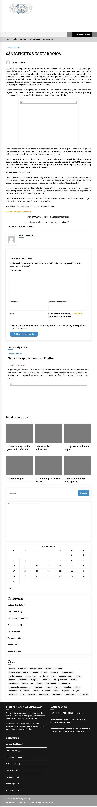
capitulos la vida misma (19, 691)
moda (56, 691)
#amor (12, 669)
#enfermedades (15, 676)
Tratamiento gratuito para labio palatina (18, 448)
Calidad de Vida (13, 48)
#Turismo (38, 687)
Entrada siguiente (18, 347)
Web (12, 314)
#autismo (22, 669)
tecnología (57, 694)
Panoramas (12, 638)
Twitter (30, 802)
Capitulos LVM (13, 612)
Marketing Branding (23, 798)
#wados (67, 687)
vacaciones (83, 694)
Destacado (12, 631)
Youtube (49, 802)
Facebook (10, 802)
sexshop (31, 694)
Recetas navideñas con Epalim (75, 480)
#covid (44, 672)
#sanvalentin (27, 683)
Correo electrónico (57, 302)
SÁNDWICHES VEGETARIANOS (33, 53)
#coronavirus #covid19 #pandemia (23, 672)
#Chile (48, 669)
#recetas (47, 680)
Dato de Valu (13, 625)
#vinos (48, 687)
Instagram (20, 802)
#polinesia (23, 680)
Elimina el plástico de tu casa (48, 480)
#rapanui (35, 680)
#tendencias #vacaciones (19, 687)
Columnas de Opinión (16, 618)
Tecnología (12, 644)
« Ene (10, 588)
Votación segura (16, 478)
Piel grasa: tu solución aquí (77, 448)
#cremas (54, 672)
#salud (73, 680)
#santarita (13, 683)
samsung (13, 694)
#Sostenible (51, 683)
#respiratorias (60, 680)
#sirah (39, 683)
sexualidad (43, 694)
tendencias (70, 694)
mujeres (65, 691)
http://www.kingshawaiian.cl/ (18, 212)
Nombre (14, 302)
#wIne (77, 687)
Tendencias (12, 651)
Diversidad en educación (43, 448)
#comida (58, 669)
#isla (53, 676)
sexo (22, 694)
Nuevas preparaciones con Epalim (31, 358)
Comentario (15, 270)
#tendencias (65, 683)
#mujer (78, 676)
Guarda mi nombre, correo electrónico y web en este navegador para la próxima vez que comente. (49, 326)
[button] (69, 34)
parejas (75, 691)
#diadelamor (67, 672)
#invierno (44, 676)
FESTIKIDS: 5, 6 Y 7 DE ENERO (61, 713)
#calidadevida (36, 669)
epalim (36, 691)
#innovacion (31, 676)
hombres (46, 691)
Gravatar (78, 314)
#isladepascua (65, 676)
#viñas (57, 687)
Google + (40, 802)
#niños (12, 680)
